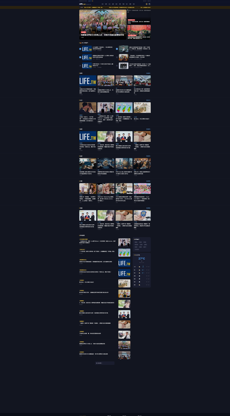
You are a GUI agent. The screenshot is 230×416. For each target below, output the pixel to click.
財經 (116, 3)
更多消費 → (148, 181)
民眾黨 (145, 242)
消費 (120, 3)
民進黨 (140, 242)
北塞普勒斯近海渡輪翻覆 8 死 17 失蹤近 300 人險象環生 (125, 7)
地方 (127, 3)
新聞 (106, 3)
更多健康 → (148, 129)
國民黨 (136, 242)
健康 (113, 3)
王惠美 (141, 244)
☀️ (146, 4)
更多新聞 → (148, 73)
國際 (130, 3)
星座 (134, 3)
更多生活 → (148, 100)
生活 (109, 3)
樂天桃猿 (136, 244)
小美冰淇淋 (137, 249)
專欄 (123, 3)
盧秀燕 (145, 244)
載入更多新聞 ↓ (99, 363)
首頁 (102, 3)
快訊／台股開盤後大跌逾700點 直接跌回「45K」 (98, 7)
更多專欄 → (148, 208)
